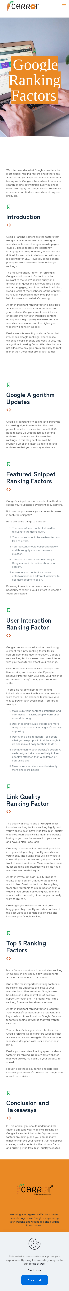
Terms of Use (37, 1263)
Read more (34, 1270)
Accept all (35, 1280)
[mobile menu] (64, 6)
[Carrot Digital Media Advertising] (23, 6)
